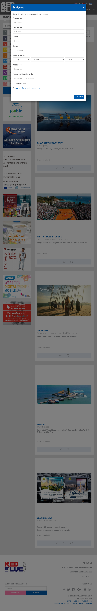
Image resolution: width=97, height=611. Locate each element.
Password (17, 65)
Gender (16, 46)
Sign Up (79, 97)
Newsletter (20, 84)
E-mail (15, 37)
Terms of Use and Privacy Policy (28, 88)
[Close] (83, 7)
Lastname (17, 27)
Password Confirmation (23, 74)
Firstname (17, 18)
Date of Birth (19, 55)
